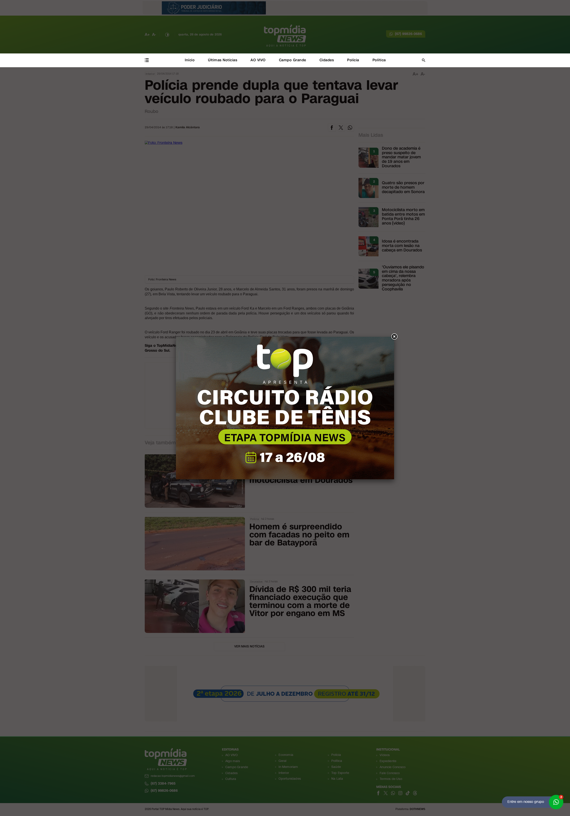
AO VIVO (258, 60)
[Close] (394, 337)
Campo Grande (292, 60)
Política (379, 60)
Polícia (353, 60)
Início (190, 60)
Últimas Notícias (222, 60)
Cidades (327, 60)
